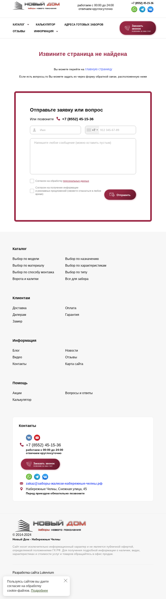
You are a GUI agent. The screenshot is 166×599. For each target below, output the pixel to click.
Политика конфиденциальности (36, 578)
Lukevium (47, 572)
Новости (71, 350)
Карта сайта (74, 364)
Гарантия (72, 314)
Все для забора (76, 279)
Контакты (20, 364)
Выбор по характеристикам (85, 265)
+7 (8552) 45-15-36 (142, 3)
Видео (17, 357)
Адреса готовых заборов (83, 24)
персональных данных (76, 181)
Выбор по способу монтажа (33, 272)
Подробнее (39, 590)
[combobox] (92, 130)
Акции (17, 393)
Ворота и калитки (25, 279)
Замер (17, 321)
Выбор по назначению (82, 259)
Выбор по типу (76, 272)
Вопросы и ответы (79, 393)
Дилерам (19, 314)
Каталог (18, 24)
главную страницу (98, 69)
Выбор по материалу (28, 265)
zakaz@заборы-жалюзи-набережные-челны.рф (64, 483)
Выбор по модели (26, 259)
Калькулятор (45, 24)
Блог (16, 350)
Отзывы (19, 31)
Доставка (20, 308)
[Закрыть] (65, 580)
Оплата (70, 308)
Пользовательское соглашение (36, 583)
